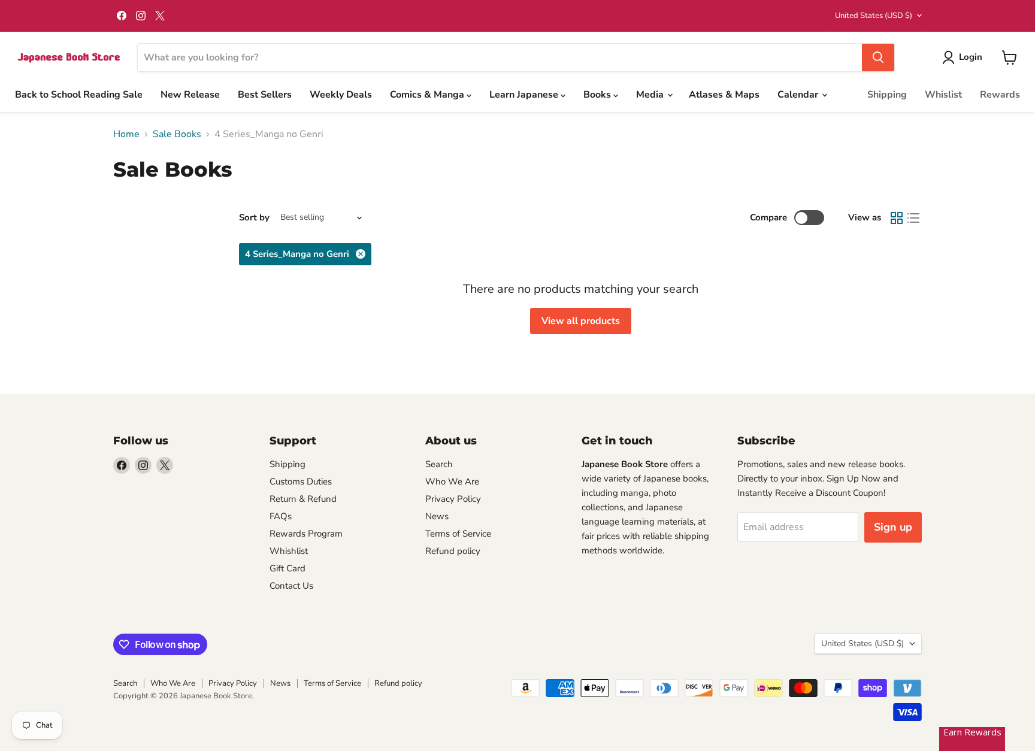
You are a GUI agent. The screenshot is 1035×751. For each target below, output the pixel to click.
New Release (190, 94)
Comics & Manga (428, 94)
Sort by (254, 218)
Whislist (943, 94)
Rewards (1000, 94)
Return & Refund (303, 499)
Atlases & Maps (724, 94)
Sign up (893, 527)
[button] (964, 57)
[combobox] (500, 57)
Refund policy (452, 551)
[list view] (913, 218)
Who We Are (452, 481)
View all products (580, 321)
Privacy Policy (453, 499)
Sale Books (177, 134)
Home (126, 134)
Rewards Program (306, 534)
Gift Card (287, 568)
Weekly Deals (341, 94)
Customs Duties (301, 481)
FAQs (281, 516)
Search (439, 464)
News (437, 516)
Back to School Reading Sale (79, 94)
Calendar (799, 94)
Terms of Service (458, 534)
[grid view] (896, 218)
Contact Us (291, 586)
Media (651, 94)
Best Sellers (265, 94)
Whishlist (289, 551)
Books (598, 94)
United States (873, 15)
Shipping (887, 94)
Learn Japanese (525, 94)
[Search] (878, 57)
